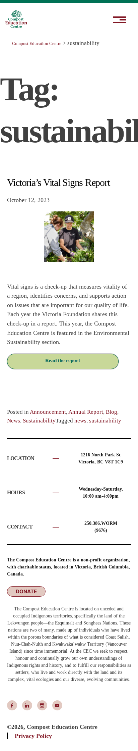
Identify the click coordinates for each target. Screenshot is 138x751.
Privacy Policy (33, 736)
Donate (26, 591)
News (13, 420)
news (80, 420)
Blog (111, 412)
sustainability (105, 420)
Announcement (48, 412)
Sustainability (39, 420)
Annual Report (85, 412)
